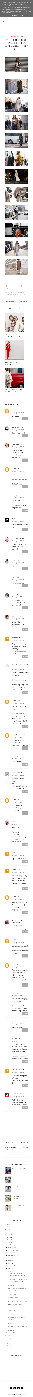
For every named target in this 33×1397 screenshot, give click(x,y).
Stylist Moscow (17, 484)
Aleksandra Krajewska (17, 922)
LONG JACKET (11, 1310)
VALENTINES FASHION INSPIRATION (17, 1301)
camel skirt (11, 1285)
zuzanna (16, 964)
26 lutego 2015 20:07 (18, 1024)
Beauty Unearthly (20, 538)
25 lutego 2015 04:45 (18, 758)
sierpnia (10, 1255)
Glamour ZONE (18, 616)
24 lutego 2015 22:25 (18, 619)
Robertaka (16, 638)
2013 (8, 1338)
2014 (8, 1335)
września (10, 1253)
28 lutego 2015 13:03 (18, 1072)
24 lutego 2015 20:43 (18, 580)
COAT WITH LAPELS (13, 1298)
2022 (8, 1224)
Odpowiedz (25, 418)
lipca (9, 1258)
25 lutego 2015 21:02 (18, 855)
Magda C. (16, 577)
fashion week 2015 (16, 36)
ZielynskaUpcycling (20, 666)
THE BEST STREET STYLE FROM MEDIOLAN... (13, 391)
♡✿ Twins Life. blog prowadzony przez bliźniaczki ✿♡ (19, 839)
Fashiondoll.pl (18, 773)
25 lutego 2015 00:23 (18, 737)
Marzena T (16, 1094)
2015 (8, 1242)
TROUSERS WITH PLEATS (19, 1168)
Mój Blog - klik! (17, 910)
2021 (8, 1227)
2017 (8, 1237)
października (11, 1250)
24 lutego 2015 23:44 (18, 703)
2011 (8, 1343)
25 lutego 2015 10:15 (18, 802)
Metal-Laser (17, 1038)
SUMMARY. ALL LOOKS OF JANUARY (17, 1327)
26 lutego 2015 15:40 (18, 967)
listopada (10, 1247)
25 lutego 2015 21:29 (18, 872)
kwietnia (10, 1266)
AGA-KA (15, 519)
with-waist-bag (12, 1294)
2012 (8, 1340)
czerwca (10, 1260)
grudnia (10, 1245)
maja (9, 1263)
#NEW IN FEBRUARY (13, 1323)
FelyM (14, 410)
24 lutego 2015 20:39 (18, 541)
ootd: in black (16, 1187)
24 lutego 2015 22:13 (18, 597)
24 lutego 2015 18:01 (18, 430)
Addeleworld (18, 444)
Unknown (16, 468)
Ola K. (14, 853)
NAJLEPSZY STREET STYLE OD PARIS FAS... (14, 363)
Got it (22, 15)
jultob (15, 594)
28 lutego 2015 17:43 (18, 1097)
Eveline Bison (18, 1070)
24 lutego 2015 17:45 (18, 413)
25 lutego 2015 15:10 (18, 824)
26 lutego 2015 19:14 (18, 995)
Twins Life (16, 821)
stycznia (10, 1333)
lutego (10, 1271)
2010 (8, 1346)
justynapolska (15, 53)
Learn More (14, 15)
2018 (8, 1234)
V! (12, 1177)
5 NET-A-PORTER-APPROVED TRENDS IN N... (14, 336)
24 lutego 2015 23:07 (18, 669)
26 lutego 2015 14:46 (18, 943)
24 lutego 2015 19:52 (18, 497)
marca (10, 1268)
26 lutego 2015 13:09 (18, 899)
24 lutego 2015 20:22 (18, 521)
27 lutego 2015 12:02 (18, 1041)
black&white (17, 427)
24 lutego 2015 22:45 (18, 640)
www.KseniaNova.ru (19, 479)
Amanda (15, 560)
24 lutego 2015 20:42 (18, 563)
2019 (8, 1232)
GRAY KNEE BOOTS (13, 1314)
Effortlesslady (19, 734)
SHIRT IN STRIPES (12, 1330)
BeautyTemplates (21, 1394)
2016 (8, 1240)
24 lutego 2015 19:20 (18, 447)
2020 (8, 1229)
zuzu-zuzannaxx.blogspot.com (20, 979)
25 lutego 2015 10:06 (18, 775)
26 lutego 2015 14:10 (18, 926)
